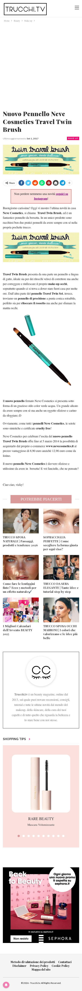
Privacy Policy (39, 966)
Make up (73, 138)
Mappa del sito (41, 969)
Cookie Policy (61, 966)
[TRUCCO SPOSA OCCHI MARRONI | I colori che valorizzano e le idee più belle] (61, 610)
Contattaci (65, 962)
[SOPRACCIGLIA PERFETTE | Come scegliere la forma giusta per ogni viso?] (61, 521)
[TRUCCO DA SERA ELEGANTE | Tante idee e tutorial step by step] (61, 567)
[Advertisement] (41, 65)
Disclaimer (19, 966)
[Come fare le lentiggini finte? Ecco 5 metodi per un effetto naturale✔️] (21, 567)
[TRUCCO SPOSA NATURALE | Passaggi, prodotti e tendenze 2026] (21, 521)
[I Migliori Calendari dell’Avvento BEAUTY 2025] (21, 610)
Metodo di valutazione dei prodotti (33, 962)
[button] (19, 836)
